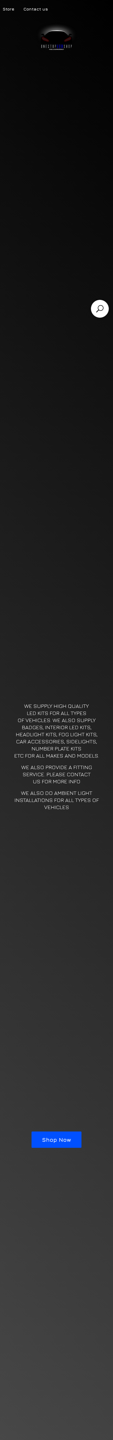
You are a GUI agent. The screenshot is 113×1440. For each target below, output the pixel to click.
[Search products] (100, 308)
